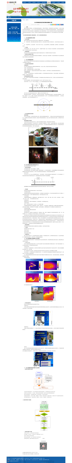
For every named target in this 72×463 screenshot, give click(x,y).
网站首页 (24, 2)
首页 (24, 19)
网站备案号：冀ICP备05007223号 (44, 459)
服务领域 (34, 2)
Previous (8, 10)
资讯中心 (38, 2)
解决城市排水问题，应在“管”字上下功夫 (31, 452)
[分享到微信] (52, 24)
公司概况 (29, 2)
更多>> (61, 17)
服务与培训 (44, 2)
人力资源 (58, 2)
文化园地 (53, 2)
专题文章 (48, 2)
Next (64, 10)
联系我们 (63, 2)
